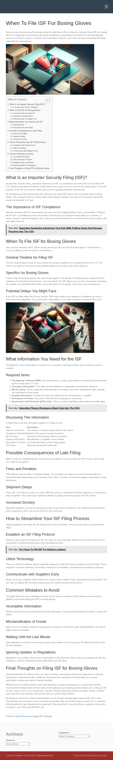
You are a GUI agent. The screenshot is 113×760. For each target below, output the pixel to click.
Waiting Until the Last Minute (23, 162)
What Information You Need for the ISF (26, 122)
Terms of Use (79, 756)
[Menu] (106, 6)
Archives (10, 740)
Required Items (18, 125)
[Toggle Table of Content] (46, 100)
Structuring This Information (23, 127)
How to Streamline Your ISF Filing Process (28, 142)
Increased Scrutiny (20, 139)
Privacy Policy (91, 756)
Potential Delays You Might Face (24, 119)
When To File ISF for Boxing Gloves (25, 110)
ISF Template (46, 716)
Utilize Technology (19, 148)
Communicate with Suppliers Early (25, 151)
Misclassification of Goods (22, 159)
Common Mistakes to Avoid (21, 154)
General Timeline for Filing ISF (24, 113)
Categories (64, 732)
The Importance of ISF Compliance (25, 107)
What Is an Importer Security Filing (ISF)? (27, 104)
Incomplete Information (21, 157)
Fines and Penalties (20, 133)
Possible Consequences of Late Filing (26, 131)
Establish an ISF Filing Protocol (24, 145)
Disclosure (103, 756)
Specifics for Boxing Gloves (23, 116)
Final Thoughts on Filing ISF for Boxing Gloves (30, 168)
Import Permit (21, 716)
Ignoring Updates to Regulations (24, 165)
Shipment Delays (19, 136)
